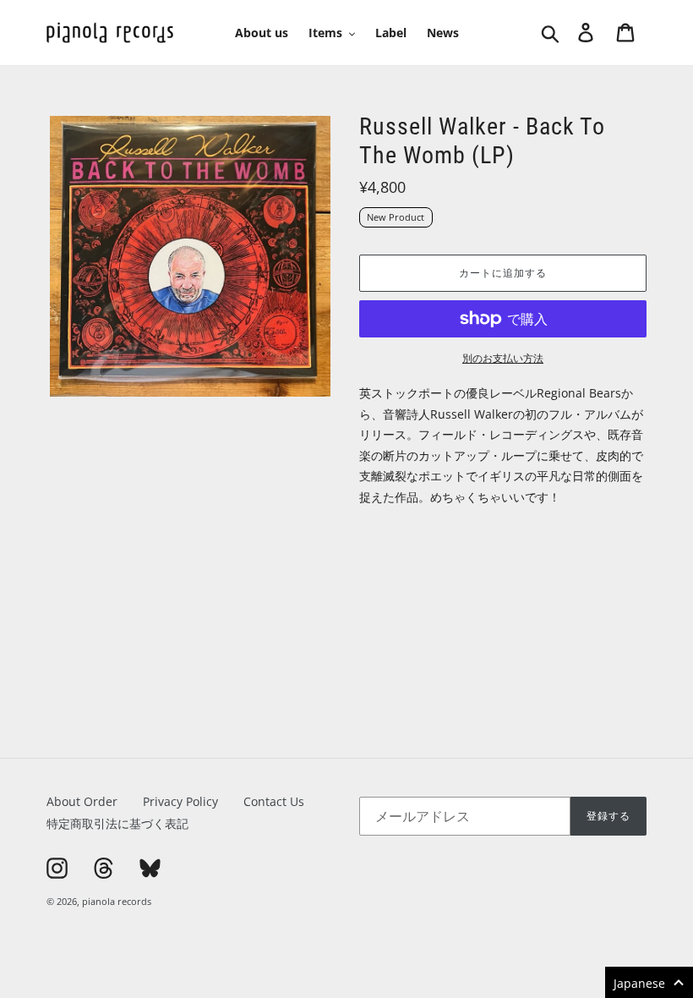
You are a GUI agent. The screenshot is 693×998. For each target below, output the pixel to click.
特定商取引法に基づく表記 (117, 823)
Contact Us (273, 801)
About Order (81, 801)
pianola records (116, 901)
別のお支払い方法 (502, 358)
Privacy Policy (180, 801)
